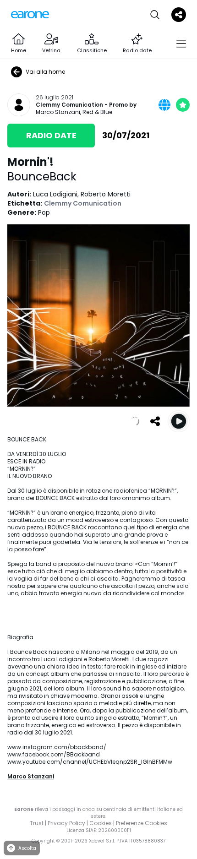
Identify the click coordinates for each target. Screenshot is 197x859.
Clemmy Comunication (69, 105)
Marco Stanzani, (59, 112)
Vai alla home (45, 72)
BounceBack (42, 176)
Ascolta (27, 848)
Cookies (100, 823)
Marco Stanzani (30, 776)
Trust (37, 823)
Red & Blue (97, 112)
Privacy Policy (66, 823)
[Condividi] (155, 421)
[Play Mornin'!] (179, 421)
